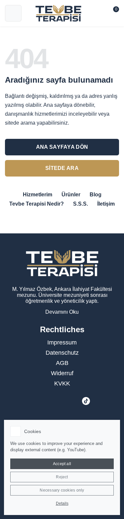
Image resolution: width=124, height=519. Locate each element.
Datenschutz (62, 352)
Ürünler (71, 194)
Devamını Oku (62, 312)
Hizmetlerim (37, 194)
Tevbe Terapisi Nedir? (36, 204)
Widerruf (62, 373)
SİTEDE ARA (62, 168)
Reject (62, 477)
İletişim (106, 204)
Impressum (62, 342)
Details (62, 503)
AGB (62, 363)
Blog (96, 194)
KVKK (62, 383)
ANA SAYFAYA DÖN (62, 147)
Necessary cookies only (62, 490)
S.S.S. (80, 204)
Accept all (62, 463)
